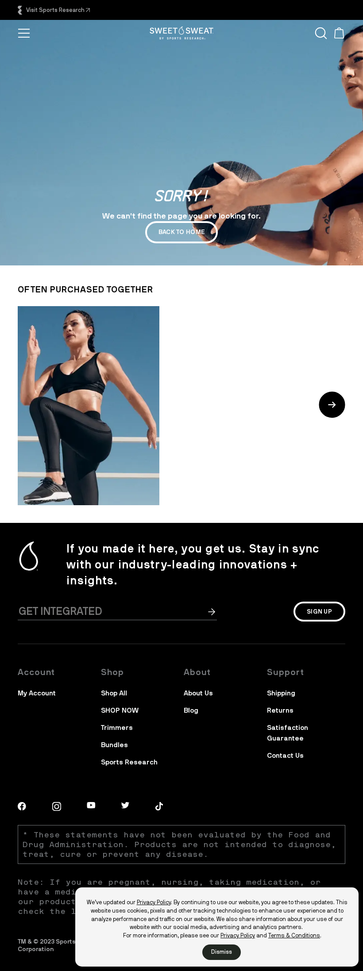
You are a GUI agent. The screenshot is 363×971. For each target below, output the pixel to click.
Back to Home (181, 232)
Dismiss (221, 951)
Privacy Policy (154, 902)
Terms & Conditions (294, 935)
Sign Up (319, 611)
